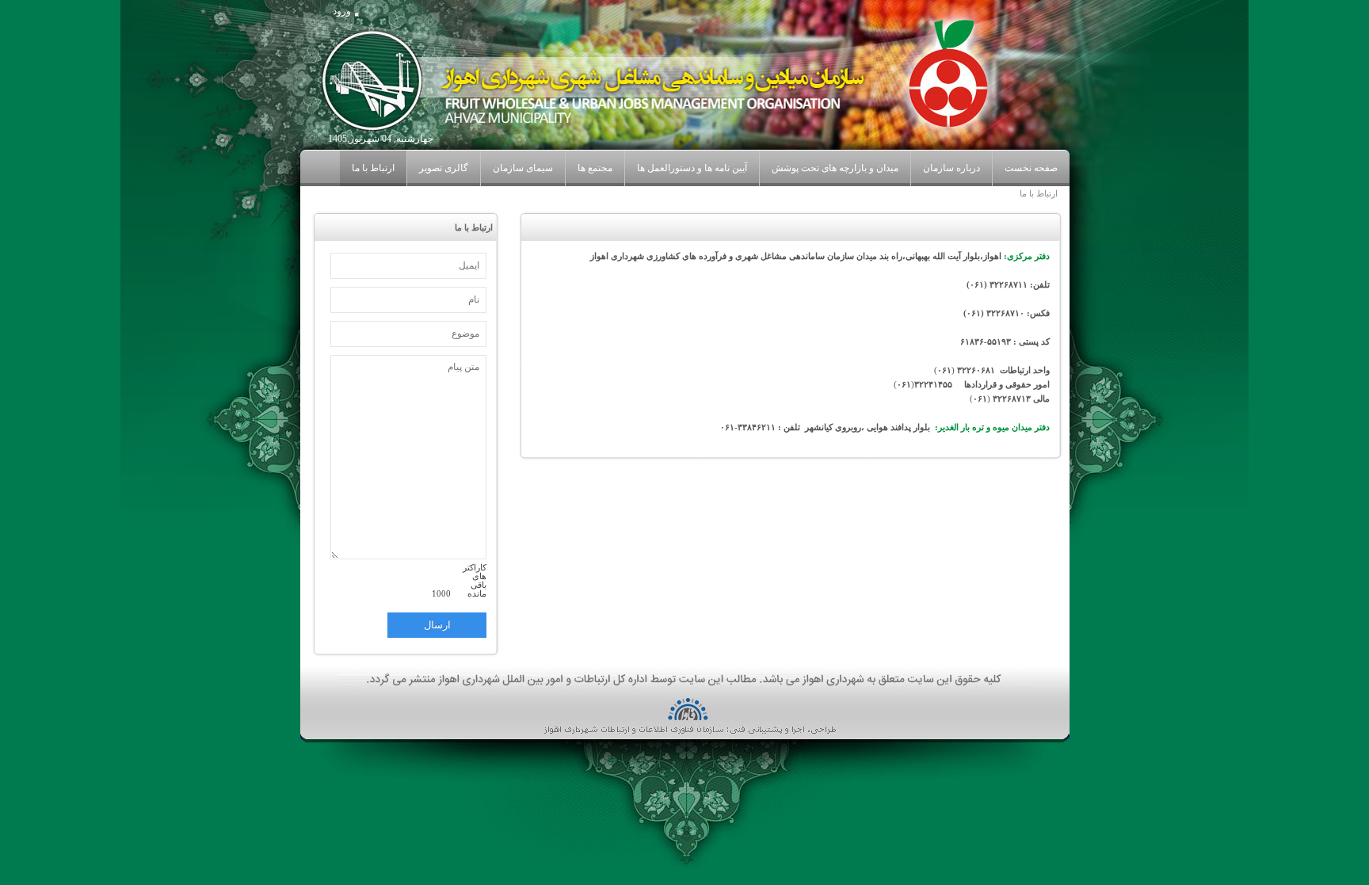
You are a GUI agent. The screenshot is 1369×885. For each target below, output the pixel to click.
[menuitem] (951, 168)
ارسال (437, 625)
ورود (342, 11)
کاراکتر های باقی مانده (474, 580)
